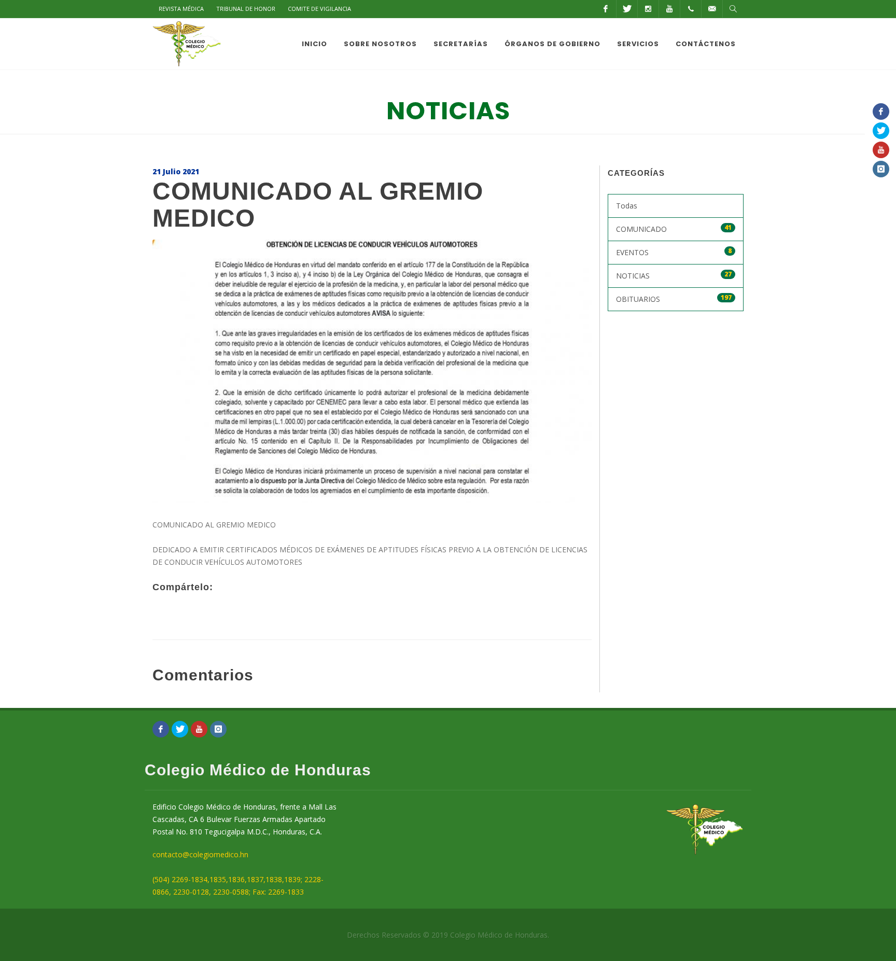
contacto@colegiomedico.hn (200, 854)
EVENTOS (674, 251)
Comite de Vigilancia (319, 8)
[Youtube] (669, 9)
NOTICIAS (674, 275)
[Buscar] (733, 9)
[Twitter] (627, 9)
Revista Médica (181, 8)
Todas (626, 206)
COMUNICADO (674, 228)
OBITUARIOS (674, 298)
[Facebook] (605, 9)
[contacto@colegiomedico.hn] (712, 9)
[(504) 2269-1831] (690, 9)
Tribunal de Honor (245, 8)
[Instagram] (648, 9)
